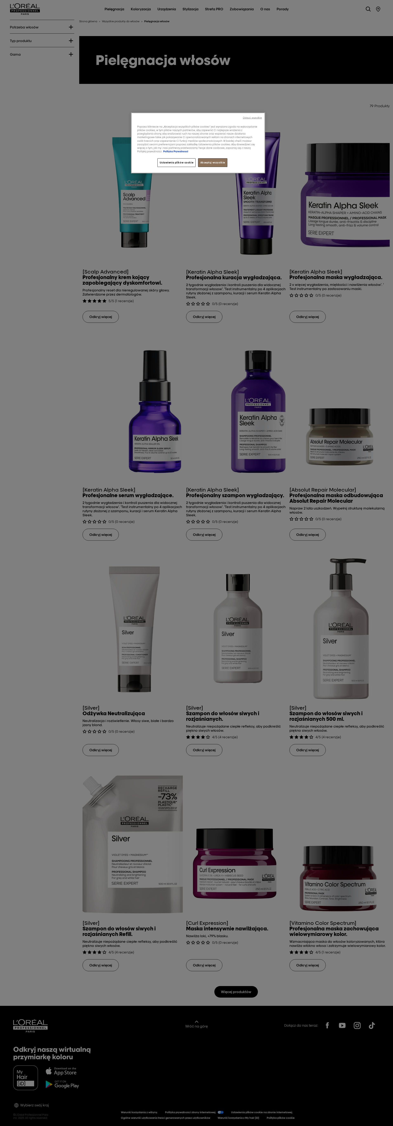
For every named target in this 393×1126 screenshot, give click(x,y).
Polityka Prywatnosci (175, 151)
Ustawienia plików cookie (176, 162)
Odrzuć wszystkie (252, 117)
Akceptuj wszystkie (212, 162)
